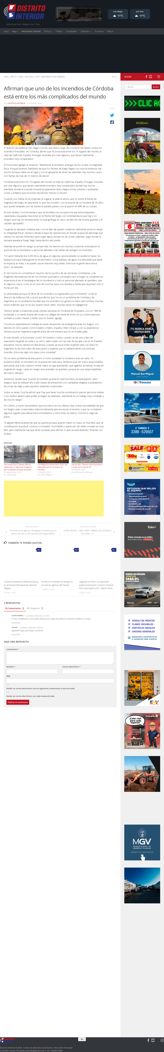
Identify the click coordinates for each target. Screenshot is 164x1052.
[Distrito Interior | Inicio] (24, 12)
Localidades (71, 31)
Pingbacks (36, 608)
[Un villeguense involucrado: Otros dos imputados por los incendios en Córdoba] (53, 454)
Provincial (99, 31)
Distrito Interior (16, 103)
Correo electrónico (71, 666)
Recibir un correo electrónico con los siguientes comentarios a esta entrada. (40, 688)
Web (8, 676)
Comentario (12, 649)
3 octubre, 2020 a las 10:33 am (31, 627)
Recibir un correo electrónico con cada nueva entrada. (30, 696)
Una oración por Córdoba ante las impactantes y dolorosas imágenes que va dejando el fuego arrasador (18, 467)
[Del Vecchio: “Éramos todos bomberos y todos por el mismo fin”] (87, 454)
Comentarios (16, 608)
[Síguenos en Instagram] (158, 76)
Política (59, 31)
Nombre (10, 666)
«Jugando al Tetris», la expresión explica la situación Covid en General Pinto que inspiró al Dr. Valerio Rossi (96, 585)
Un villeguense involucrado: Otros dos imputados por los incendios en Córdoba (53, 467)
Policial (47, 31)
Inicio (6, 31)
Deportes (84, 31)
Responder (16, 622)
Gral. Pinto (10, 76)
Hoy (14, 31)
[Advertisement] (82, 54)
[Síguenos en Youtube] (150, 76)
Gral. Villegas (26, 76)
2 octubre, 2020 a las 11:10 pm (37, 615)
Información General (30, 31)
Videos (110, 31)
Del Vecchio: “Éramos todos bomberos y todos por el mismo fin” (86, 465)
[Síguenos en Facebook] (146, 76)
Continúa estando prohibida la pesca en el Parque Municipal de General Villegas (21, 585)
